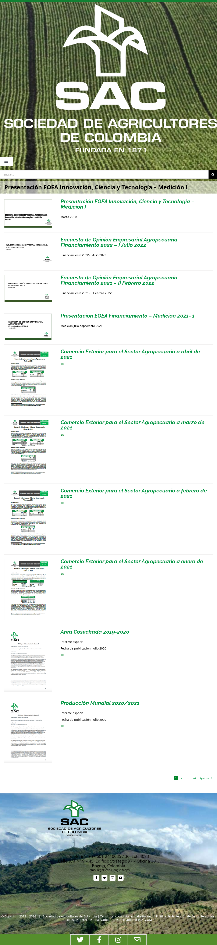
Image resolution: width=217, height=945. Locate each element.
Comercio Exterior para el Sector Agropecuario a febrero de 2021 (134, 493)
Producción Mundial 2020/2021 (100, 703)
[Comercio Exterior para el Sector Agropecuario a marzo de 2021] (28, 421)
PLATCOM (145, 920)
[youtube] (121, 878)
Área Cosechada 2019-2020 (95, 632)
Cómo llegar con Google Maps (109, 870)
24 (194, 778)
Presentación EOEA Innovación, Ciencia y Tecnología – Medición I (128, 204)
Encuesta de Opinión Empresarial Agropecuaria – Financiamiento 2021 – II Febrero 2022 (121, 280)
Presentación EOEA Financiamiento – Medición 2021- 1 (128, 315)
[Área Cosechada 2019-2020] (28, 631)
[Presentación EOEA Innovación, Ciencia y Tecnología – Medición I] (28, 200)
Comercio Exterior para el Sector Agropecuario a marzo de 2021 (132, 425)
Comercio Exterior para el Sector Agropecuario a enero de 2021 (132, 564)
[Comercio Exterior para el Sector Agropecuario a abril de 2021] (28, 350)
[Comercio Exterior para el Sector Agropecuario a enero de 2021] (28, 560)
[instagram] (112, 878)
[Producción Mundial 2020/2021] (28, 702)
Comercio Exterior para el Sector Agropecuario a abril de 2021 (130, 354)
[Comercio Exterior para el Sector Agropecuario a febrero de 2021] (28, 490)
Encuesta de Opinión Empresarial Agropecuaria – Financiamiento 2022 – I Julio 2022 (121, 242)
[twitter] (104, 878)
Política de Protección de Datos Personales (186, 916)
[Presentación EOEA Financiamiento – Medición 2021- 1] (28, 315)
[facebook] (96, 878)
